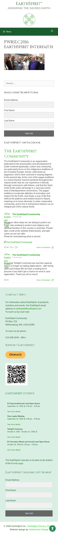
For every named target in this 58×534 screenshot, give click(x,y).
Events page (17, 463)
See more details (14, 412)
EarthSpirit (28, 3)
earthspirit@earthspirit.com (28, 308)
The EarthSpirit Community (20, 154)
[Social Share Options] (52, 247)
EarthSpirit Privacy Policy (40, 526)
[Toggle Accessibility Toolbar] (52, 528)
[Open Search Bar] (52, 31)
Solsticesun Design (38, 529)
